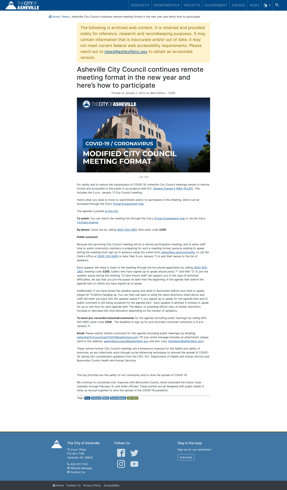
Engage (238, 5)
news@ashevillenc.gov (125, 51)
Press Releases (118, 398)
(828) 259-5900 (107, 256)
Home (59, 485)
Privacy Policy (92, 485)
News (254, 5)
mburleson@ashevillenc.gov (185, 341)
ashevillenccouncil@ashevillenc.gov (126, 341)
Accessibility (111, 485)
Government (216, 5)
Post (87, 398)
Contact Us (78, 472)
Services (138, 5)
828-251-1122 (79, 464)
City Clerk (133, 398)
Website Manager (81, 468)
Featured (96, 398)
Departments (165, 5)
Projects (192, 5)
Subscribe (186, 457)
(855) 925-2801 (127, 229)
